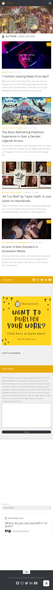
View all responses (21, 531)
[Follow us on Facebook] (33, 279)
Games (5, 72)
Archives (5, 504)
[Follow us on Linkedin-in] (45, 279)
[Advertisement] (26, 467)
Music (19, 192)
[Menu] (50, 3)
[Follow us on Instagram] (37, 279)
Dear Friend (7, 378)
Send (26, 432)
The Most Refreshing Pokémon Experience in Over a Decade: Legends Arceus (23, 136)
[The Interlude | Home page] (9, 3)
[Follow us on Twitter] (41, 279)
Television (21, 242)
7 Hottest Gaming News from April (25, 76)
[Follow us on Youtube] (49, 279)
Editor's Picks (8, 128)
